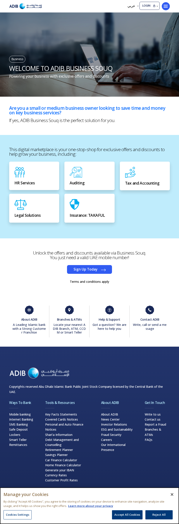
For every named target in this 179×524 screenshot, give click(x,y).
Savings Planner (56, 455)
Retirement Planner (59, 450)
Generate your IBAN (59, 470)
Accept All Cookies (127, 515)
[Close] (172, 494)
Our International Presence (113, 447)
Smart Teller (18, 440)
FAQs (148, 440)
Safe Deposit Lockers (18, 432)
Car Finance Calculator (61, 460)
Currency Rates (56, 475)
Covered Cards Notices (61, 419)
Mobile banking (20, 414)
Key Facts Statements (61, 414)
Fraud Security (111, 435)
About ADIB (109, 414)
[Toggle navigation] (166, 6)
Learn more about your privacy (90, 506)
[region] (89, 505)
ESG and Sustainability (117, 429)
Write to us (153, 414)
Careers (106, 440)
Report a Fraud (155, 424)
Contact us (152, 419)
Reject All (159, 515)
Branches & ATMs (153, 432)
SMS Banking (18, 424)
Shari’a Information (58, 435)
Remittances (18, 445)
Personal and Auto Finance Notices (64, 426)
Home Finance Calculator (63, 465)
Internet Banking (21, 419)
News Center (110, 419)
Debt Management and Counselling (62, 442)
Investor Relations (114, 424)
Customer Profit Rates (61, 480)
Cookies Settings (17, 515)
